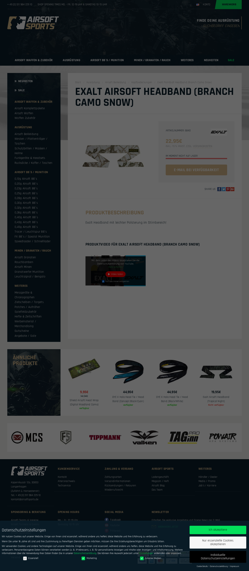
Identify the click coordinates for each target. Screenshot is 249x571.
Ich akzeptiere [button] (218, 530)
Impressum (234, 566)
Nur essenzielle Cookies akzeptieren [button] (218, 542)
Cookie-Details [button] (202, 566)
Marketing (92, 558)
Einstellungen (146, 553)
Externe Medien (153, 558)
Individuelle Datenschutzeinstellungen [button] (218, 557)
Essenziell (33, 558)
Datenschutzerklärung (85, 553)
